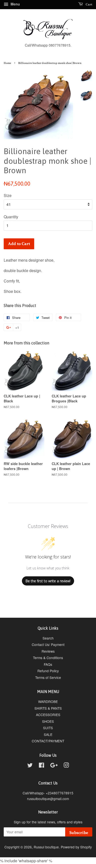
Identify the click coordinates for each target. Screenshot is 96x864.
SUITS (48, 727)
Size (8, 195)
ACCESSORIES (48, 714)
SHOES (48, 721)
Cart (88, 4)
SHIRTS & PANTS (48, 708)
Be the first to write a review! (48, 581)
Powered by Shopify (76, 846)
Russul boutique (46, 846)
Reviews (48, 651)
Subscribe (78, 833)
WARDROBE (48, 701)
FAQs (48, 664)
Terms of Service (48, 677)
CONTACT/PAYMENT (48, 740)
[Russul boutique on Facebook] (41, 765)
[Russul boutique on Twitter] (30, 765)
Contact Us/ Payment (48, 644)
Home (7, 63)
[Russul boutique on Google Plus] (54, 765)
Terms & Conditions (48, 657)
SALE (48, 734)
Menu (15, 3)
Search (48, 638)
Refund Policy (48, 670)
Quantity (11, 217)
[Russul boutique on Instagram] (66, 765)
